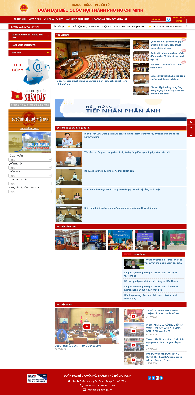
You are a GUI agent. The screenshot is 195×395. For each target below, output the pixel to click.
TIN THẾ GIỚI (139, 254)
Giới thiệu (35, 19)
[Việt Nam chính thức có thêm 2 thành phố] (92, 75)
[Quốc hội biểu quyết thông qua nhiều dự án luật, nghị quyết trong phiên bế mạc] (83, 75)
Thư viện (16, 52)
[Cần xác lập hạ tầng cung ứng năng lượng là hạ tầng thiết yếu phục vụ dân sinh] (102, 75)
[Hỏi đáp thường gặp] (191, 128)
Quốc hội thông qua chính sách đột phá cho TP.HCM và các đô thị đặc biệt (94, 26)
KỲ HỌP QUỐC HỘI (53, 19)
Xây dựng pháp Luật (77, 19)
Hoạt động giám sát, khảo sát (109, 19)
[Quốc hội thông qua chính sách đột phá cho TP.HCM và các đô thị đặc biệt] (88, 75)
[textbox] (30, 160)
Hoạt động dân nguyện (24, 45)
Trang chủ (20, 19)
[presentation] (56, 240)
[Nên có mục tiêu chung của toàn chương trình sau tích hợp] (97, 75)
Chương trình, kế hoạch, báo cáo (27, 36)
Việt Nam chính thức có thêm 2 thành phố (159, 26)
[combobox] (29, 160)
